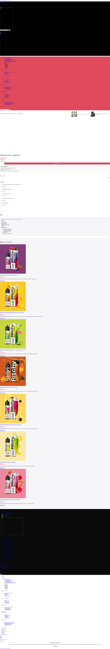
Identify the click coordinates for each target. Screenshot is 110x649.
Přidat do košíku (57, 163)
